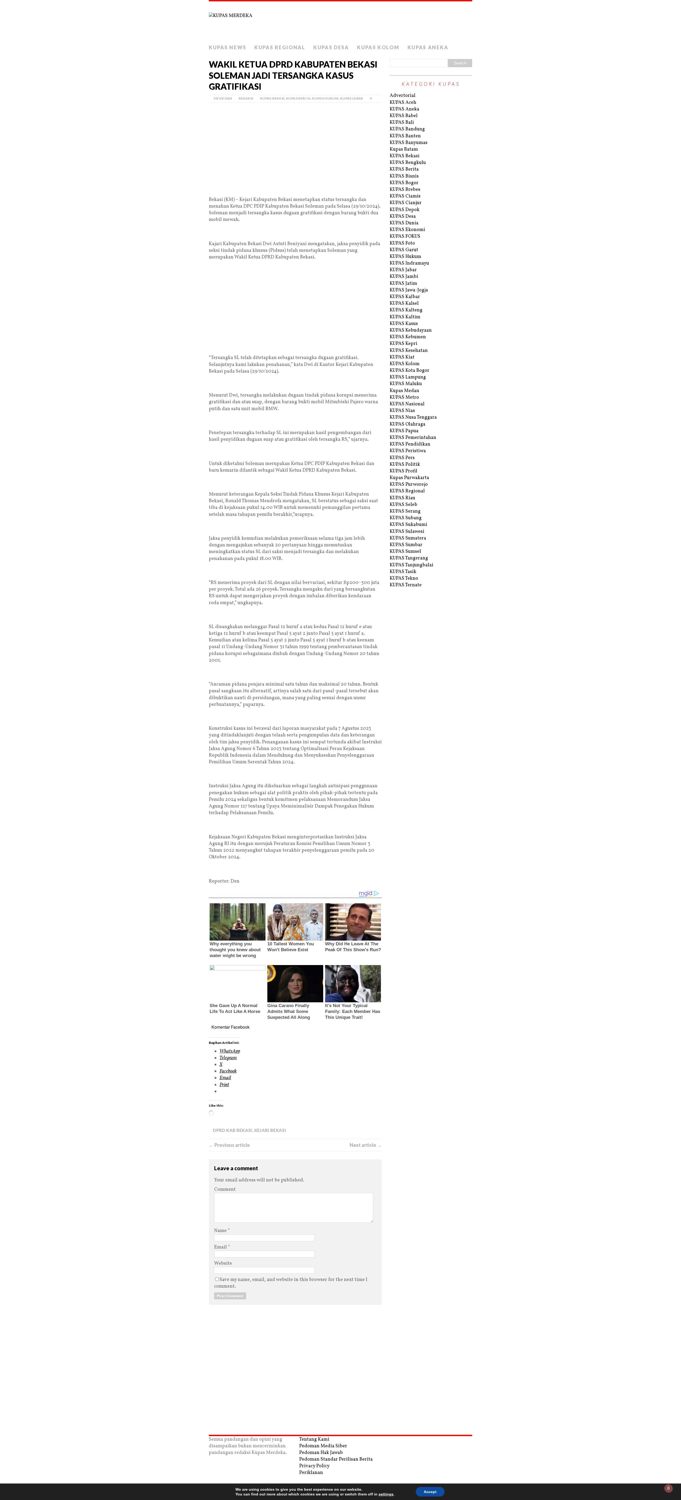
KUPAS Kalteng (406, 310)
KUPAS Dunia (404, 223)
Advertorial (403, 95)
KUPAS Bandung (407, 129)
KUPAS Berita (298, 98)
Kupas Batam (404, 149)
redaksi (246, 98)
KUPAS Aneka (428, 47)
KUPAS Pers (402, 458)
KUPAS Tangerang (409, 558)
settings (386, 1494)
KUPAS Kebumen (408, 337)
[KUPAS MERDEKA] (340, 21)
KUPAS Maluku (406, 384)
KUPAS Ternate (406, 585)
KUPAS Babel (404, 116)
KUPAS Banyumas (408, 142)
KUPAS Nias (402, 410)
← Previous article (229, 1145)
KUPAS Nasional (407, 404)
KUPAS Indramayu (409, 263)
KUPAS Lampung (408, 377)
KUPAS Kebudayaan (411, 330)
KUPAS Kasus (404, 323)
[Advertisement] (295, 157)
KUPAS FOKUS (405, 236)
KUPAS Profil (403, 471)
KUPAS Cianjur (406, 203)
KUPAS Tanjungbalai (411, 565)
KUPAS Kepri (403, 343)
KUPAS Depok (405, 210)
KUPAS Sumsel (405, 551)
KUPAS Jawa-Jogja (409, 290)
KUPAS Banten (405, 136)
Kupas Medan (404, 391)
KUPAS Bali (402, 122)
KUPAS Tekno (404, 578)
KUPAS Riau (402, 498)
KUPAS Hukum (325, 98)
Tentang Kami (314, 1439)
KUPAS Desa (331, 47)
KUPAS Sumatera (408, 538)
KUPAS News (227, 47)
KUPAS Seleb (403, 504)
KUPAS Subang (406, 518)
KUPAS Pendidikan (410, 444)
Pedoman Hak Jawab (321, 1452)
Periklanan (311, 1472)
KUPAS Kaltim (405, 317)
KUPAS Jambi (404, 276)
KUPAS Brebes (405, 189)
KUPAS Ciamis (405, 196)
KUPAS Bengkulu (408, 162)
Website (223, 1263)
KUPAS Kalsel (404, 303)
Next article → (366, 1145)
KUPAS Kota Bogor (409, 370)
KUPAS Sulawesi (407, 531)
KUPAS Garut (404, 250)
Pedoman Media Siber (323, 1446)
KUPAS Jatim (403, 283)
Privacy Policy (314, 1466)
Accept (430, 1492)
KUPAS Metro (404, 397)
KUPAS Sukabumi (408, 524)
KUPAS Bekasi (272, 98)
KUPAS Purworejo (409, 484)
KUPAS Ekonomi (407, 229)
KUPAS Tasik (403, 571)
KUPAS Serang (405, 511)
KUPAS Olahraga (407, 424)
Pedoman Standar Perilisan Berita (336, 1459)
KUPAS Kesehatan (409, 350)
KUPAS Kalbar (405, 297)
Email (221, 1247)
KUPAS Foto (402, 243)
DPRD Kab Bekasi (232, 1130)
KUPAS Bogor (404, 183)
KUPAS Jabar (351, 98)
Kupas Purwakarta (409, 478)
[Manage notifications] (668, 1488)
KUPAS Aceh (403, 102)
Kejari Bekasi (270, 1130)
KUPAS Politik (405, 464)
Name (221, 1230)
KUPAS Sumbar (406, 545)
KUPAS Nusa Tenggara (413, 417)
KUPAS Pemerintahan (413, 437)
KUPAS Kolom (378, 47)
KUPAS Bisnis (404, 176)
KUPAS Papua (404, 431)
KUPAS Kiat (402, 357)
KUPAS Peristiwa (408, 451)
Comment (225, 1189)
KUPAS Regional (279, 47)
